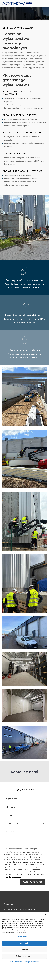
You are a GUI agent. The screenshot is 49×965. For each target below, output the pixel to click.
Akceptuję (24, 943)
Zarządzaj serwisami (24, 936)
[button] (45, 914)
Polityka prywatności (32, 962)
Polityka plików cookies (16, 962)
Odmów (24, 950)
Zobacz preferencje (24, 956)
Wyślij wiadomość (32, 882)
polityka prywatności (13, 877)
